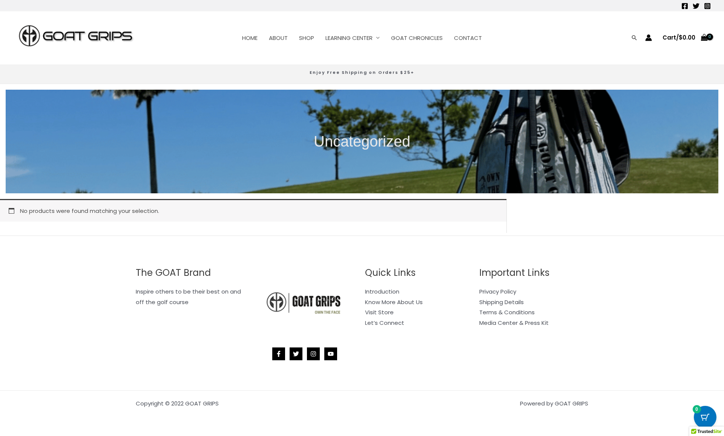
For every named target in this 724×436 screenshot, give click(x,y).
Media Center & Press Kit (514, 323)
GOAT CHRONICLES (417, 38)
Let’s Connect (384, 323)
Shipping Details (501, 302)
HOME (250, 38)
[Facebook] (684, 6)
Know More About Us (394, 302)
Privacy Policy (497, 291)
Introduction (382, 291)
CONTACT (468, 38)
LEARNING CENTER (349, 38)
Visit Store (379, 312)
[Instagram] (707, 6)
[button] (634, 37)
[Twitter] (696, 6)
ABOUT (278, 38)
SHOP (306, 38)
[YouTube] (330, 353)
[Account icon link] (648, 37)
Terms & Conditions (507, 312)
